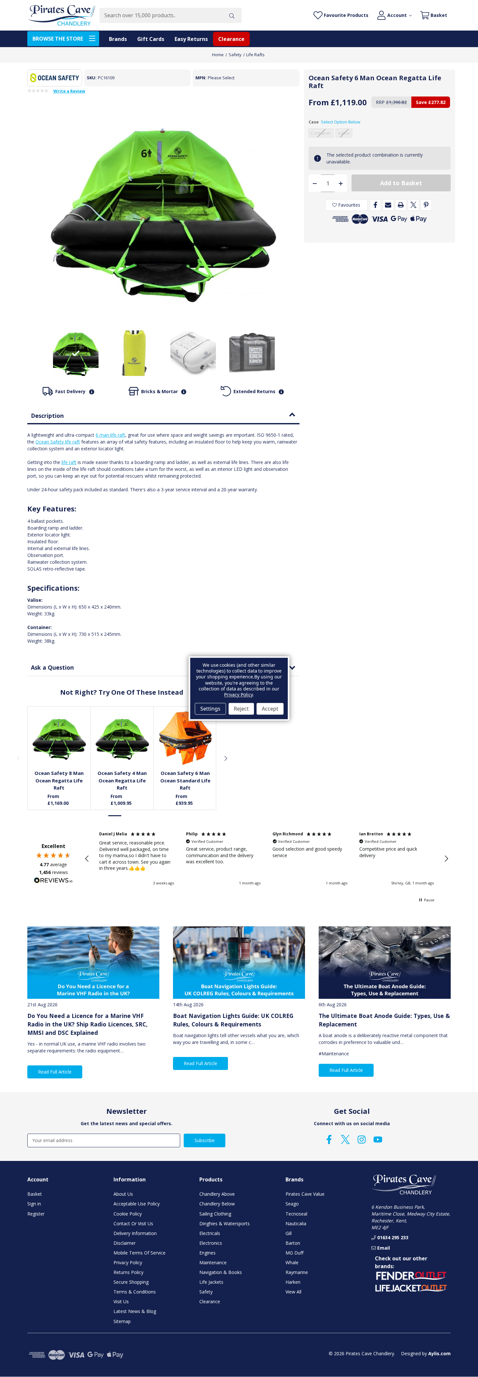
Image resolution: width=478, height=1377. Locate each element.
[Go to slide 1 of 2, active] (115, 815)
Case (335, 122)
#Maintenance (334, 1053)
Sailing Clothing (215, 1214)
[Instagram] (361, 1139)
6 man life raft (110, 435)
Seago (292, 1204)
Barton (292, 1243)
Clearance (231, 39)
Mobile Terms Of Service (139, 1253)
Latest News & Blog (134, 1311)
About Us (123, 1194)
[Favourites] (59, 749)
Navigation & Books (220, 1272)
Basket (34, 1194)
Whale (292, 1262)
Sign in (34, 1204)
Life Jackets (211, 1282)
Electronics (210, 1243)
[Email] (388, 205)
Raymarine (296, 1272)
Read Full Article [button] (55, 1072)
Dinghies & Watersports (224, 1223)
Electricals (209, 1233)
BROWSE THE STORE (58, 38)
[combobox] (161, 15)
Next (225, 758)
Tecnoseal (296, 1214)
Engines (207, 1253)
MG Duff (294, 1253)
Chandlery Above (217, 1194)
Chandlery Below (217, 1204)
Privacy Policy (127, 1262)
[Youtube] (377, 1139)
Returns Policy (128, 1272)
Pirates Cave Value (305, 1194)
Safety (206, 1292)
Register (36, 1214)
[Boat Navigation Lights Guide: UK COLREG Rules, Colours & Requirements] (239, 962)
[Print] (400, 205)
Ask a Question (52, 667)
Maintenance (213, 1262)
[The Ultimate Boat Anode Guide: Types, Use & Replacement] (385, 962)
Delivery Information (135, 1233)
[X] (413, 205)
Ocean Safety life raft (57, 442)
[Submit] (232, 15)
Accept (270, 708)
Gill (288, 1233)
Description (47, 415)
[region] (266, 858)
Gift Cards (150, 39)
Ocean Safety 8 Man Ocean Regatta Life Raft (59, 780)
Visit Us (121, 1301)
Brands (118, 39)
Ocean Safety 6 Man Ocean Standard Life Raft (185, 780)
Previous (18, 758)
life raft (68, 462)
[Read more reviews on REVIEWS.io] (53, 881)
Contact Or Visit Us (133, 1223)
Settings (210, 708)
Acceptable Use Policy (136, 1204)
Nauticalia (295, 1223)
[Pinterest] (426, 205)
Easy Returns (191, 39)
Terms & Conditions (134, 1292)
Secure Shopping (131, 1282)
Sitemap (122, 1321)
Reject (241, 708)
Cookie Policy (127, 1214)
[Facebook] (375, 205)
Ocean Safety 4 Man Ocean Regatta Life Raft (122, 780)
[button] (87, 859)
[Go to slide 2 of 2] (128, 815)
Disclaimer (124, 1243)
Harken (292, 1282)
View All (293, 1292)
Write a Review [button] (69, 91)
